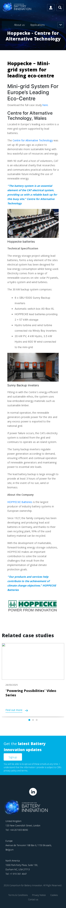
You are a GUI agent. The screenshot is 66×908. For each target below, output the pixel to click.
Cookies (54, 895)
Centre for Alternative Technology (33, 141)
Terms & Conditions (18, 895)
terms (24, 770)
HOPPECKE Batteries (19, 502)
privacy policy (10, 770)
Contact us (33, 899)
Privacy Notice (39, 895)
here (45, 105)
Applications (37, 25)
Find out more (14, 710)
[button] (29, 720)
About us (19, 25)
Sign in (50, 7)
